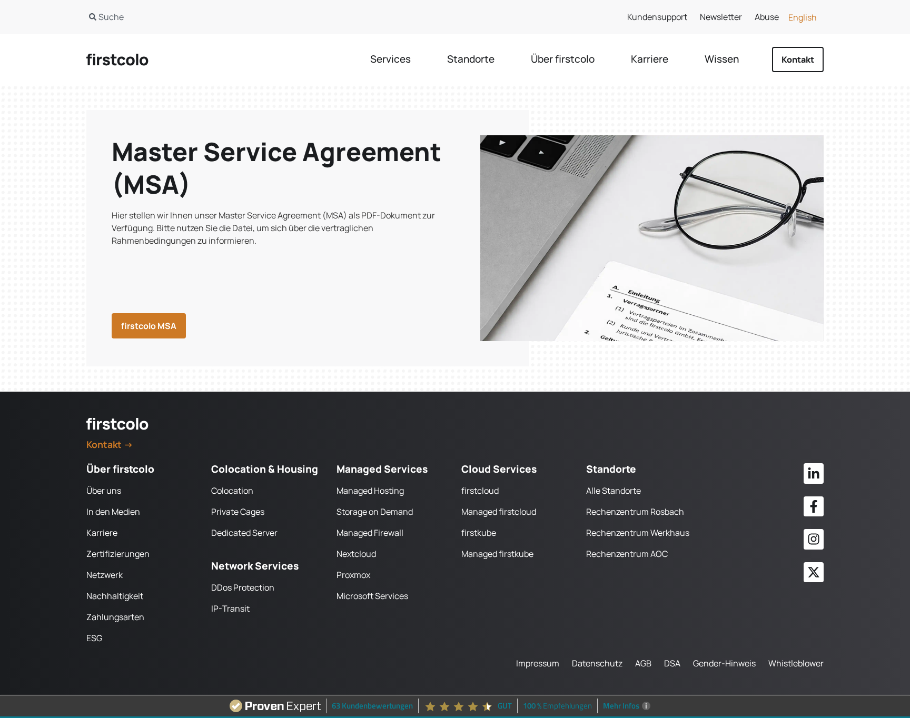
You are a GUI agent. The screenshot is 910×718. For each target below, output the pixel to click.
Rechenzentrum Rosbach (635, 511)
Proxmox (353, 575)
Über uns (103, 490)
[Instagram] (814, 539)
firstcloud (480, 490)
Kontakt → (109, 444)
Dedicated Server (244, 532)
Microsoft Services (372, 596)
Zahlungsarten (115, 617)
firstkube (478, 532)
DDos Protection (242, 587)
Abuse (767, 17)
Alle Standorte (613, 490)
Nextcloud (356, 554)
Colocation (232, 490)
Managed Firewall (370, 532)
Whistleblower (796, 663)
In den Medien (113, 511)
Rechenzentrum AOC (627, 554)
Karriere (101, 532)
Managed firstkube (497, 554)
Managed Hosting (370, 490)
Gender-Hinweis (724, 663)
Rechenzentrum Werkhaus (637, 532)
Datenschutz (597, 663)
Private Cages (237, 511)
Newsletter (721, 17)
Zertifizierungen (118, 554)
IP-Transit (230, 608)
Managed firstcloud (498, 511)
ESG (94, 638)
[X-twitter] (814, 572)
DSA (672, 663)
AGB (643, 663)
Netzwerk (104, 575)
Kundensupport (657, 17)
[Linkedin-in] (814, 473)
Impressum (537, 663)
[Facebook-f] (814, 506)
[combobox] (259, 16)
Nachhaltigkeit (114, 596)
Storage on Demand (375, 511)
